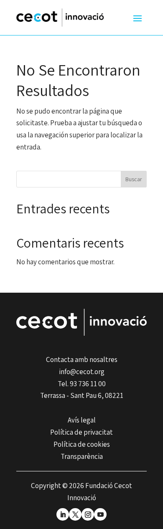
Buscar (133, 179)
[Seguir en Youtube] (100, 514)
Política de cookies (81, 444)
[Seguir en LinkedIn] (62, 514)
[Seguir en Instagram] (88, 514)
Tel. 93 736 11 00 (82, 383)
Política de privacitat (81, 432)
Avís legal (82, 420)
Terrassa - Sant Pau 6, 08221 (81, 395)
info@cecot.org (81, 371)
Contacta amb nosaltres (81, 359)
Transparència (82, 456)
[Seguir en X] (75, 514)
